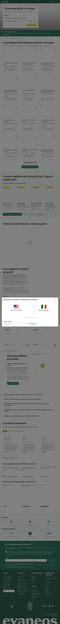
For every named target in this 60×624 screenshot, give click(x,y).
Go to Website (32, 323)
